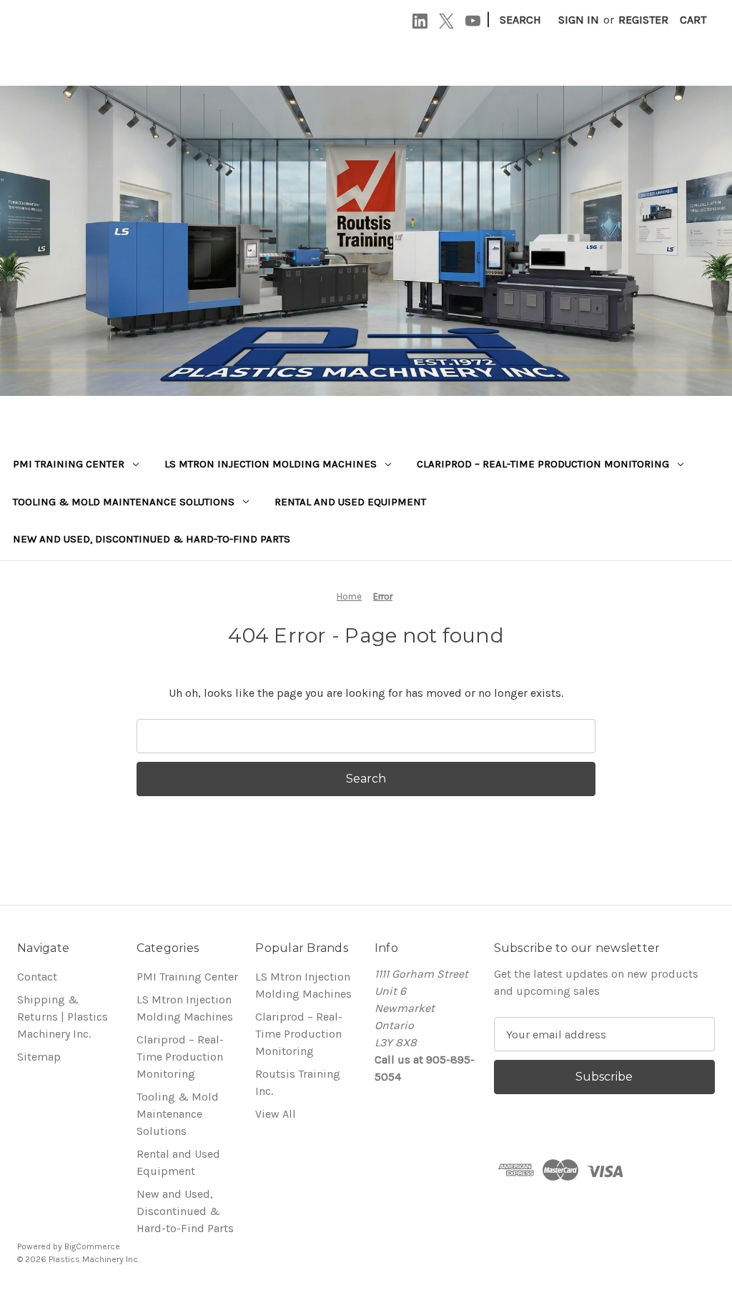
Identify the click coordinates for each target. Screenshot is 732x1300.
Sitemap (39, 1056)
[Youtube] (472, 21)
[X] (446, 21)
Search (520, 19)
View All (275, 1114)
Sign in (578, 19)
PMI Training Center (68, 463)
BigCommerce (92, 1246)
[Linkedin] (419, 21)
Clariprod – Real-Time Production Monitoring (543, 463)
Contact (37, 976)
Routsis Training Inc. (297, 1082)
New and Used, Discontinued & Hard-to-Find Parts (151, 538)
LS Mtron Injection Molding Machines (270, 463)
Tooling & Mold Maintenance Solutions (123, 501)
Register (643, 19)
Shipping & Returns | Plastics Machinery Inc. (62, 1017)
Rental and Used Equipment (350, 501)
